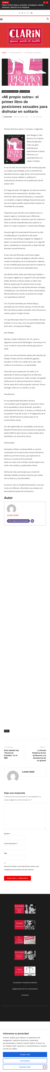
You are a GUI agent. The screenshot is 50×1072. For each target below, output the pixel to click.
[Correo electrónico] (32, 521)
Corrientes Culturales (32, 52)
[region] (25, 1051)
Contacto (25, 995)
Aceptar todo (25, 1054)
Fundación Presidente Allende (25, 982)
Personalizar (25, 1061)
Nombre (7, 834)
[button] (44, 2)
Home (4, 52)
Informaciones (15, 52)
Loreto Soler (8, 117)
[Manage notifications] (44, 1067)
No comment (37, 117)
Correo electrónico (11, 843)
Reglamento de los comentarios (25, 989)
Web (5, 853)
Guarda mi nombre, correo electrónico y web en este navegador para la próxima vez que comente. (21, 868)
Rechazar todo (25, 1067)
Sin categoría (24, 91)
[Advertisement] (25, 626)
